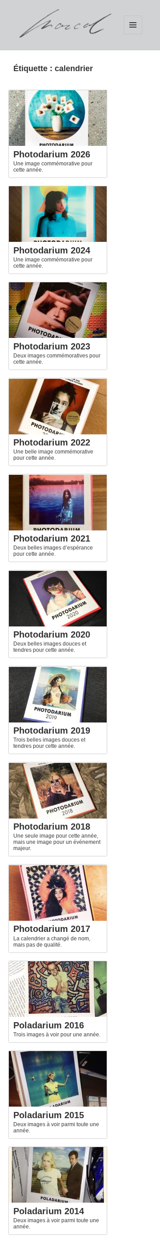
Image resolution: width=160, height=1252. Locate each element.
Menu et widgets (133, 25)
